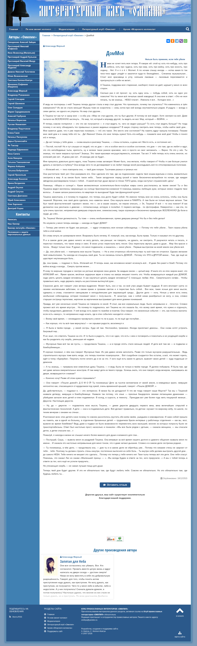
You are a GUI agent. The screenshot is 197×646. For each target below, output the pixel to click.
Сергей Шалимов (16, 103)
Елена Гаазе (14, 133)
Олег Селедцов (15, 107)
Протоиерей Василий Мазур (21, 61)
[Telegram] (177, 41)
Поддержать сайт (55, 631)
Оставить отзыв (117, 484)
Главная (13, 29)
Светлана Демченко (17, 196)
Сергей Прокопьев (17, 175)
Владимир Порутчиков (19, 129)
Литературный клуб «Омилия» (99, 29)
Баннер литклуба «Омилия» (21, 228)
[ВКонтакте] (168, 41)
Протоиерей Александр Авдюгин (19, 66)
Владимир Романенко (19, 95)
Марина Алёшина (16, 166)
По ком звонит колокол (38, 29)
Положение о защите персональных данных (19, 233)
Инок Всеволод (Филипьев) (21, 53)
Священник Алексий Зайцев (22, 42)
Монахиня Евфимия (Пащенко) (18, 85)
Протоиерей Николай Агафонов (18, 47)
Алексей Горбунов (17, 116)
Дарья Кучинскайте (17, 141)
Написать (12, 219)
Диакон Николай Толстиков (21, 72)
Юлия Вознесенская (18, 76)
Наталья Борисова (17, 120)
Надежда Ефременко (18, 149)
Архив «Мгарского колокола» (139, 29)
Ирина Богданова (16, 183)
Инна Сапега (14, 154)
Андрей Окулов (15, 187)
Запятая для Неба (73, 561)
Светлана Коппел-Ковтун (20, 80)
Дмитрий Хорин (15, 208)
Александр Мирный (17, 91)
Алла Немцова (15, 158)
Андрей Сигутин (16, 192)
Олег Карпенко (15, 204)
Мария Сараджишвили (19, 112)
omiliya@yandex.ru (89, 620)
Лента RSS (17, 617)
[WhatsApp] (185, 41)
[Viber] (181, 41)
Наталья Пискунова (17, 137)
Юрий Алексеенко (17, 200)
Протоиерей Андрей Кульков (22, 57)
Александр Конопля (18, 179)
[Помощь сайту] (115, 541)
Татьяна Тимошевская (19, 162)
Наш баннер (14, 224)
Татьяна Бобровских (18, 170)
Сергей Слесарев (16, 99)
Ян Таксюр (13, 145)
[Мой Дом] (71, 96)
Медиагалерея (66, 29)
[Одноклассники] (172, 41)
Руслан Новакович (17, 124)
